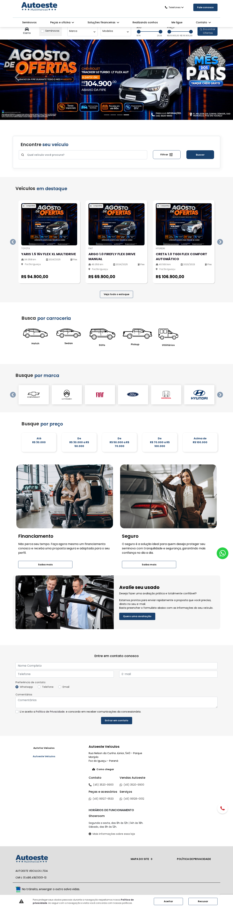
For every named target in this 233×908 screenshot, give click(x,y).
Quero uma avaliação (137, 616)
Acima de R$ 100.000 (200, 440)
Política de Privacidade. (50, 711)
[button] (17, 77)
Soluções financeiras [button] (102, 22)
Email (66, 687)
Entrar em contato (116, 720)
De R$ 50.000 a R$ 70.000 (119, 442)
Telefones (175, 7)
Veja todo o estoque (116, 294)
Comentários (23, 694)
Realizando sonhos (145, 22)
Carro (27, 33)
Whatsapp (26, 687)
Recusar (203, 901)
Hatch (35, 343)
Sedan (68, 343)
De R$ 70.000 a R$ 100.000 (160, 442)
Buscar (200, 154)
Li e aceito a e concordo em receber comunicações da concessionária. (80, 711)
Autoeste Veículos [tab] (44, 756)
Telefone (48, 687)
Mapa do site (140, 859)
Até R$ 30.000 (39, 440)
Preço (170, 27)
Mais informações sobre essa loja (114, 834)
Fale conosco (205, 7)
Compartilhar (30, 206)
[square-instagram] (213, 890)
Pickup (135, 344)
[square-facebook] (205, 890)
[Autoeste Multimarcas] (39, 6)
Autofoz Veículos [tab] (43, 748)
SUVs (102, 345)
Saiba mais (45, 564)
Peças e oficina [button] (60, 22)
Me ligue (176, 22)
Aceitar (168, 901)
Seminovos (29, 22)
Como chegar (105, 769)
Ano (139, 27)
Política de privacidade (194, 859)
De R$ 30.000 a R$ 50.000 (79, 442)
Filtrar (164, 154)
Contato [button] (202, 22)
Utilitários (168, 345)
